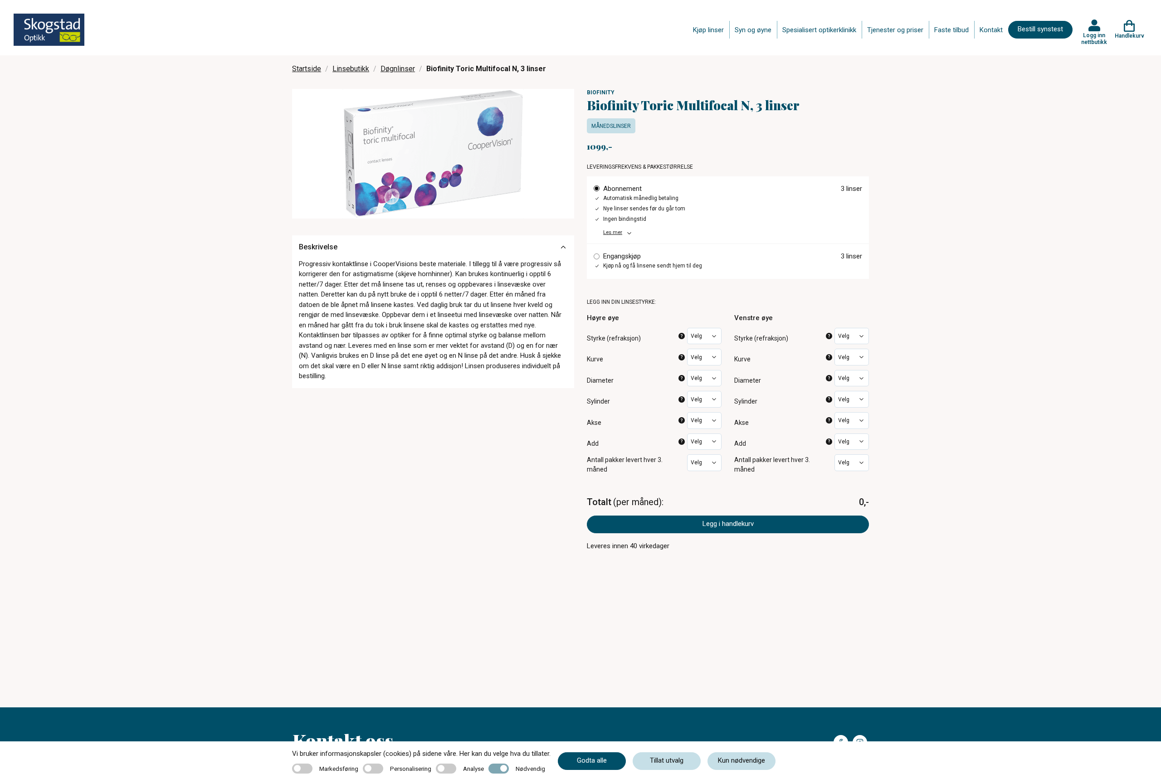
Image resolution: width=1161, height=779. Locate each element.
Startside (306, 68)
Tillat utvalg (666, 760)
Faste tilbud (951, 30)
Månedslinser (611, 126)
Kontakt (991, 30)
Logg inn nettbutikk (1094, 38)
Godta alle (592, 760)
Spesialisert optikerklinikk (819, 30)
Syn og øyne (753, 30)
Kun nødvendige (741, 760)
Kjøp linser (708, 30)
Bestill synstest (1040, 29)
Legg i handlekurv (728, 524)
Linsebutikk (350, 68)
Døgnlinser (397, 68)
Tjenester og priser (895, 30)
